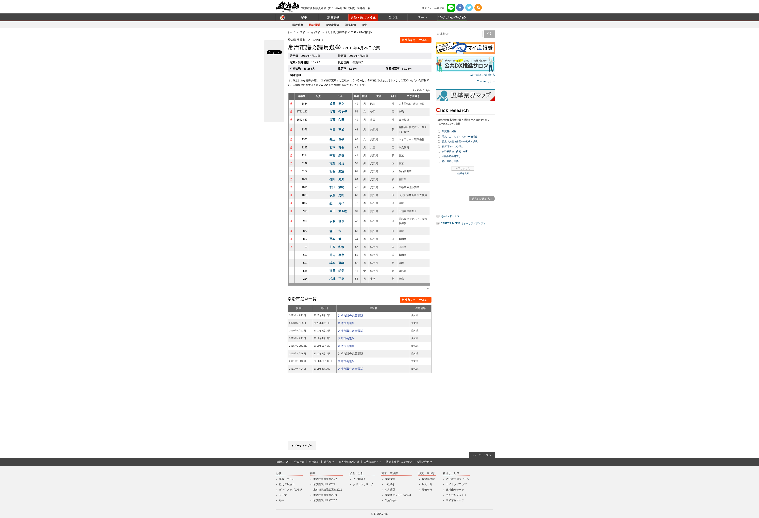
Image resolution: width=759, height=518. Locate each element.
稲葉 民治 (336, 163)
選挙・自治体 (389, 473)
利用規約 (314, 461)
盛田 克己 (336, 203)
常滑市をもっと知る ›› (416, 40)
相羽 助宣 (336, 171)
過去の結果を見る (482, 198)
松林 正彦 (336, 278)
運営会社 (329, 461)
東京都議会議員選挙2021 (327, 489)
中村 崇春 (336, 155)
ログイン (427, 8)
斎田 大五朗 (338, 211)
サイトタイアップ (456, 484)
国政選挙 (297, 24)
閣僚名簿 (350, 24)
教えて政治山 (287, 484)
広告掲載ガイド (373, 461)
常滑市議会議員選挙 (350, 315)
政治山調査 (359, 479)
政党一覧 (427, 484)
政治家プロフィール (457, 479)
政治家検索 (332, 24)
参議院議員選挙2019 (325, 495)
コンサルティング (456, 495)
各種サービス (451, 473)
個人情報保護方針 (349, 461)
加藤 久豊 (336, 119)
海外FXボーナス (450, 216)
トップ (291, 32)
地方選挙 (314, 24)
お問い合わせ (424, 461)
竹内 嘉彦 (336, 255)
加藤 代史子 (338, 111)
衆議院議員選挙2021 (325, 484)
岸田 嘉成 (336, 129)
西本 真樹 (336, 147)
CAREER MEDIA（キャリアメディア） (463, 223)
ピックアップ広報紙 (290, 489)
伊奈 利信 (336, 221)
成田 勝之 (336, 103)
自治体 (393, 17)
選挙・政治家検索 (363, 17)
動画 (281, 500)
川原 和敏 (336, 247)
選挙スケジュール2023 (398, 495)
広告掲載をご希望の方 (482, 74)
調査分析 (333, 17)
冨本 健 (335, 239)
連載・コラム (287, 479)
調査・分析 (356, 473)
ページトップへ (482, 455)
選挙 (302, 32)
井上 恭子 (336, 139)
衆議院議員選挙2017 (325, 500)
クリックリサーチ (363, 484)
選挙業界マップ (455, 500)
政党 (364, 24)
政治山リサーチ (455, 489)
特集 (312, 473)
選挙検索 (390, 479)
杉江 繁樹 (336, 187)
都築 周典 (336, 179)
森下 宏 (335, 231)
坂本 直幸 (336, 262)
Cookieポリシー (486, 81)
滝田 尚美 (336, 270)
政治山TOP (283, 461)
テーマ (422, 17)
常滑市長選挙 (346, 323)
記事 (304, 17)
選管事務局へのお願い (399, 461)
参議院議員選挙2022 (325, 479)
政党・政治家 (426, 473)
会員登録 (439, 8)
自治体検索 (391, 500)
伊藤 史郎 (336, 195)
